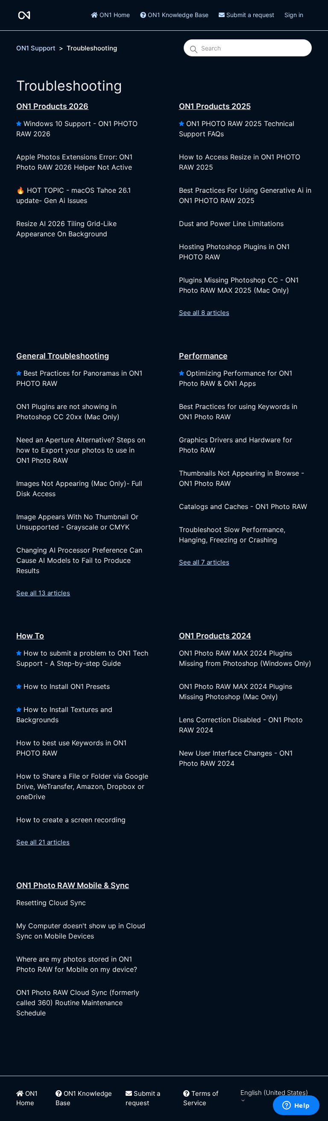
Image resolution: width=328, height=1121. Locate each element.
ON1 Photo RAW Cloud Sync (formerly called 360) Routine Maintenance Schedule (77, 1002)
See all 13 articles (43, 593)
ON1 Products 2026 (52, 106)
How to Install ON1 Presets (66, 686)
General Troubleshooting (62, 355)
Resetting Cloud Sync (51, 902)
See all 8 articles (204, 313)
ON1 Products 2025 (215, 106)
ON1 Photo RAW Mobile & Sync (72, 885)
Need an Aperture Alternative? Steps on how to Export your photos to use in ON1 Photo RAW (80, 450)
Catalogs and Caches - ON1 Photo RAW (243, 506)
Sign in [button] (293, 14)
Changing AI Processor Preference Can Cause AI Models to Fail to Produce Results (79, 560)
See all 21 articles (43, 842)
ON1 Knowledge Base (177, 14)
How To (30, 635)
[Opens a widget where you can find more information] (295, 1106)
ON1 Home (114, 14)
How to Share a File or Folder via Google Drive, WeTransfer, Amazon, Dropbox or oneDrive (82, 786)
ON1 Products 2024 (215, 635)
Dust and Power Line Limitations (231, 223)
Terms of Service (200, 1098)
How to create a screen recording (71, 819)
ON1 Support (36, 48)
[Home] (24, 15)
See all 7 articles (204, 562)
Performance (203, 355)
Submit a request (249, 14)
